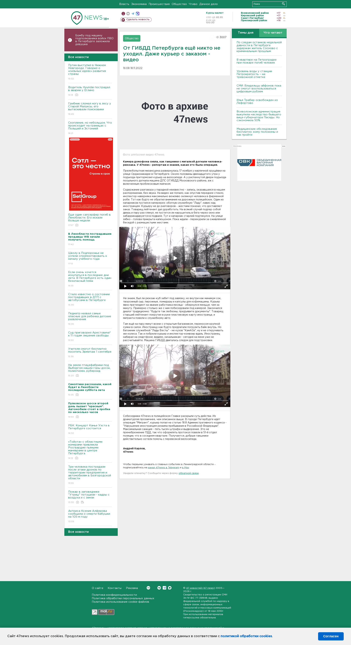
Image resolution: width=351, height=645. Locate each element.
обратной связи (189, 473)
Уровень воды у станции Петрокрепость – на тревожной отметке (254, 74)
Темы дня (245, 32)
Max (169, 588)
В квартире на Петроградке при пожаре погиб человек (257, 61)
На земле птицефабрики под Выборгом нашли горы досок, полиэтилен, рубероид (89, 370)
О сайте (97, 588)
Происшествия (159, 4)
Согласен (331, 636)
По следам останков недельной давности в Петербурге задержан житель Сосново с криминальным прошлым (259, 46)
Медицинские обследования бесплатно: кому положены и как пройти (257, 132)
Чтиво (193, 4)
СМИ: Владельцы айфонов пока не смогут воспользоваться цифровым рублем (259, 89)
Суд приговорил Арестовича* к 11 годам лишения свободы (89, 336)
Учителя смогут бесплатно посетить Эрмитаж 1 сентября (89, 353)
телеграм (133, 13)
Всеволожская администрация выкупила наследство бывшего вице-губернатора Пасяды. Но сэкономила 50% (259, 116)
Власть (124, 4)
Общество (179, 4)
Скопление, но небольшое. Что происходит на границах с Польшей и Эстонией (90, 128)
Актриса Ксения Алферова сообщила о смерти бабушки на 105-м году (89, 516)
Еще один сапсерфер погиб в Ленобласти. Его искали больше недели (89, 220)
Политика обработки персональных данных (123, 598)
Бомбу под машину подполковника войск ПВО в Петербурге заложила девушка (94, 39)
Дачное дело (208, 4)
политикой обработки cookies (246, 636)
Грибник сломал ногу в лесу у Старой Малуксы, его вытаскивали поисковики (89, 108)
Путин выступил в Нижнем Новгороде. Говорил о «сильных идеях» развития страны (87, 72)
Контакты (115, 588)
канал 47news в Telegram (163, 468)
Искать (283, 3)
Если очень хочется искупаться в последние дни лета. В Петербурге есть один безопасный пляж (89, 279)
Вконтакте (159, 588)
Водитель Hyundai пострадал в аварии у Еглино (89, 91)
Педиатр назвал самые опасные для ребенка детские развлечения (89, 318)
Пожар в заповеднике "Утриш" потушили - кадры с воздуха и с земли (89, 497)
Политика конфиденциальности (114, 595)
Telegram (164, 588)
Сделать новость (138, 19)
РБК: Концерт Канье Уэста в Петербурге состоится (89, 429)
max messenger (137, 13)
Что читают (273, 32)
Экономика (139, 4)
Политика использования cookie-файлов (120, 602)
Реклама (132, 588)
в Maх (185, 468)
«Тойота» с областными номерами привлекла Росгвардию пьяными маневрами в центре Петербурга (85, 450)
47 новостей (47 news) (200, 588)
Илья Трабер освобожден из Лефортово (257, 101)
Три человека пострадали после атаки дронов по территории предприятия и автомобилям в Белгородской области (89, 475)
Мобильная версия (123, 13)
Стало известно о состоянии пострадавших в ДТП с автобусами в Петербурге (89, 299)
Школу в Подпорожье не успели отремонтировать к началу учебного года (87, 258)
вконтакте (128, 13)
